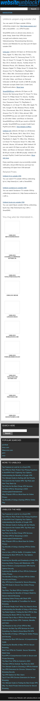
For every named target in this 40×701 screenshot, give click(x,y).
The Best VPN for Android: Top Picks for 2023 (18, 664)
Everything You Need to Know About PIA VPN (18, 631)
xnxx (3, 456)
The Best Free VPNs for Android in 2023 (16, 661)
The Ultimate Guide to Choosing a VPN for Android (20, 666)
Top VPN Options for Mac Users (13, 675)
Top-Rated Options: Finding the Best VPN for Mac (19, 612)
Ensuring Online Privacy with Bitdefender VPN (18, 563)
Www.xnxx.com (7, 450)
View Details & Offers (24, 127)
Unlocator (6, 52)
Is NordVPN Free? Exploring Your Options (17, 472)
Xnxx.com (5, 447)
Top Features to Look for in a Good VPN (16, 467)
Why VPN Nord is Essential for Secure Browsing (19, 582)
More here (20, 87)
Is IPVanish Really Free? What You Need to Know (19, 606)
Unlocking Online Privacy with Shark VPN (16, 598)
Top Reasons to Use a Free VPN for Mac (16, 626)
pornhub (5, 445)
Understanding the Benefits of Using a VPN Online (19, 609)
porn (3, 453)
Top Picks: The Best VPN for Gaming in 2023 (18, 590)
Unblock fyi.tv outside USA (12, 176)
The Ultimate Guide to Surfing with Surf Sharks (18, 478)
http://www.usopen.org (28, 26)
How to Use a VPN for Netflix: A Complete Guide (19, 552)
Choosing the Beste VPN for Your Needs (16, 615)
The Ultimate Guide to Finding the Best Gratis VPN (20, 683)
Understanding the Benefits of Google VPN (17, 475)
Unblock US (7, 131)
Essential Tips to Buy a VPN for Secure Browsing (19, 617)
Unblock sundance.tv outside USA (15, 188)
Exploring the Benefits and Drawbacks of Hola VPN (20, 560)
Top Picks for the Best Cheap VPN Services (17, 486)
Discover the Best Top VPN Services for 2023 (18, 628)
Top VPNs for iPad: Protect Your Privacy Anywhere (19, 470)
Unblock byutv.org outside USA (13, 202)
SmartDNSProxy (8, 91)
